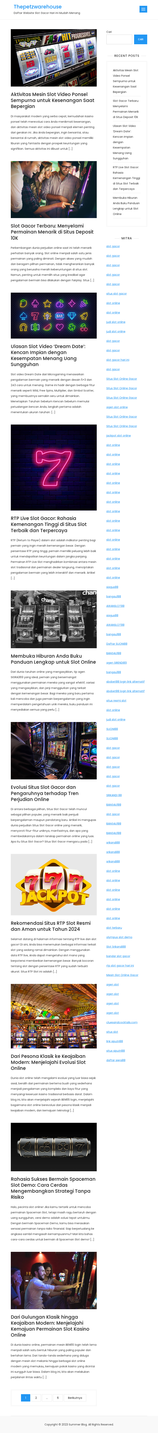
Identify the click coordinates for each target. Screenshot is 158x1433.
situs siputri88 (115, 1051)
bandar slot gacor (118, 956)
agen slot (112, 984)
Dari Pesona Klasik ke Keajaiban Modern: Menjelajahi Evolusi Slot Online (48, 1062)
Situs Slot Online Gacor (121, 379)
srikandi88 (113, 842)
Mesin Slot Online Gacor (122, 975)
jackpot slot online (118, 435)
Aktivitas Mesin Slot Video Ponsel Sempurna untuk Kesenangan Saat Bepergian (52, 100)
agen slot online (117, 407)
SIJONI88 (112, 729)
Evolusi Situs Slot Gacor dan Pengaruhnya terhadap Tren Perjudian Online (45, 793)
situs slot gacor (116, 294)
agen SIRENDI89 (116, 663)
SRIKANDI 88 (114, 795)
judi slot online (115, 322)
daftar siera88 (115, 1060)
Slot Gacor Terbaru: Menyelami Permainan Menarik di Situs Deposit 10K (52, 232)
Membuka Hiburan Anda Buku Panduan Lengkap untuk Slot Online (53, 659)
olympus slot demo (119, 937)
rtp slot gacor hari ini (120, 966)
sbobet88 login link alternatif (125, 682)
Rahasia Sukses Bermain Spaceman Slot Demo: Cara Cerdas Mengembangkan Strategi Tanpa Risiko (53, 1188)
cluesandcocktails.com (122, 1022)
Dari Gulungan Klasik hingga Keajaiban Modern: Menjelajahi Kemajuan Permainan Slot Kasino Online (50, 1326)
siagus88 (112, 587)
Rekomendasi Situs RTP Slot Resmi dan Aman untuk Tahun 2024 (51, 926)
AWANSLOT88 (115, 606)
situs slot (112, 1032)
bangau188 (113, 596)
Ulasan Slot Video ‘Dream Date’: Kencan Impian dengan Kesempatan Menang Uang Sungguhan (48, 355)
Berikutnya (75, 1398)
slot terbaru (114, 928)
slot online (113, 303)
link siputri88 (114, 1041)
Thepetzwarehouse (38, 6)
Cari (109, 32)
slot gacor (113, 246)
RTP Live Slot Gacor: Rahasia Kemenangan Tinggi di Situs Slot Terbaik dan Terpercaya (49, 524)
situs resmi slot (116, 700)
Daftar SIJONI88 (116, 644)
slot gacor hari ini (117, 360)
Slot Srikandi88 (116, 947)
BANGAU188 (113, 653)
